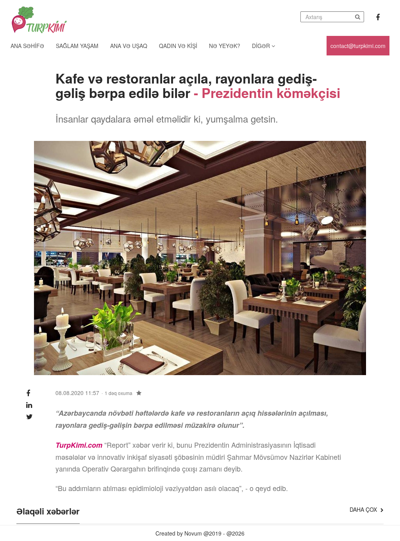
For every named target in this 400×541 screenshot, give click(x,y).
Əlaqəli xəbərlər (48, 511)
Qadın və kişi (178, 46)
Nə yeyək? (224, 46)
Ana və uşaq (128, 46)
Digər (261, 46)
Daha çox (364, 509)
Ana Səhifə (27, 46)
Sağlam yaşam (77, 46)
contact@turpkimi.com (358, 46)
